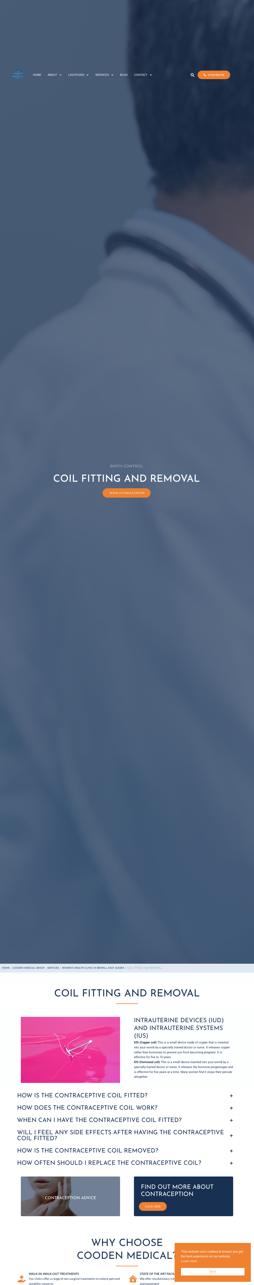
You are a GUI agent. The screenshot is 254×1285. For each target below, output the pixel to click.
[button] (192, 77)
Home (6, 968)
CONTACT (140, 77)
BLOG (124, 77)
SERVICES (102, 77)
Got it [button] (212, 1271)
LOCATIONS (76, 77)
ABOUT (52, 77)
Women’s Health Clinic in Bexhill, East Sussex (93, 968)
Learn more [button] (189, 1261)
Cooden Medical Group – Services (36, 968)
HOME (37, 77)
